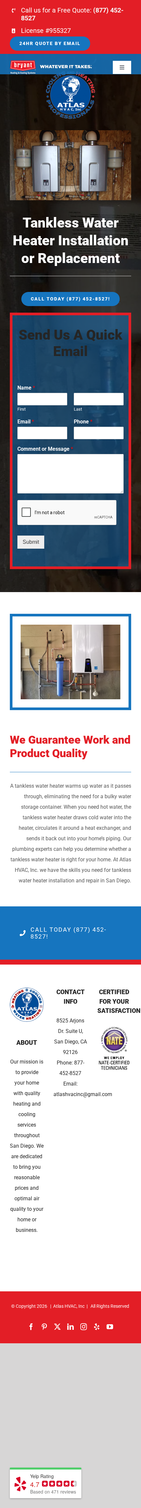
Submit (31, 542)
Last (78, 409)
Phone (83, 422)
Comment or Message (45, 449)
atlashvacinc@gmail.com (82, 1094)
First (21, 409)
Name (26, 388)
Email (25, 422)
